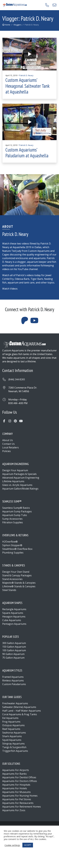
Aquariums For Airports (15, 770)
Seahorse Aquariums (14, 732)
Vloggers (17, 24)
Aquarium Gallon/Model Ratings (20, 488)
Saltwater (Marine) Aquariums (19, 707)
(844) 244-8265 (16, 379)
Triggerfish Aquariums (15, 751)
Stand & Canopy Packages (17, 575)
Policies (6, 451)
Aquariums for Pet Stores (16, 799)
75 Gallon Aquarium (13, 657)
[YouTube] (34, 322)
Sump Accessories (12, 518)
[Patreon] (24, 322)
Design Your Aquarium (15, 470)
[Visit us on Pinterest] (15, 421)
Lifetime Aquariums (13, 481)
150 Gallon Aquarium (14, 646)
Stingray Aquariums (13, 743)
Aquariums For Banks (14, 773)
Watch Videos (10, 288)
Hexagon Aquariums (13, 616)
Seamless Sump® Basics (16, 507)
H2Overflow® (10, 541)
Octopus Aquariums (13, 725)
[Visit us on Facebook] (4, 421)
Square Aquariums (12, 613)
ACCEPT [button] (27, 845)
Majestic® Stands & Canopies (19, 582)
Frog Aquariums (11, 721)
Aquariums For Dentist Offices (19, 777)
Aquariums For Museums (16, 792)
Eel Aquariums (10, 718)
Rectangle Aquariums (14, 609)
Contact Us (8, 443)
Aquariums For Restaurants (17, 803)
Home (7, 24)
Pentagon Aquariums (14, 624)
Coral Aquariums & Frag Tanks (19, 714)
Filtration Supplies (12, 522)
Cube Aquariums (11, 620)
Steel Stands (9, 590)
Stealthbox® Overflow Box (17, 549)
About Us (7, 440)
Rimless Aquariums (13, 680)
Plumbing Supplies (12, 552)
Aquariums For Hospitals (16, 784)
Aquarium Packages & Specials (19, 474)
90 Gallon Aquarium (13, 654)
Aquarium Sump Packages (17, 511)
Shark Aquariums (12, 736)
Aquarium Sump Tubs (14, 515)
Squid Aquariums (11, 740)
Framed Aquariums (13, 677)
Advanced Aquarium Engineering (20, 477)
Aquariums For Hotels (14, 788)
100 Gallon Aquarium (14, 650)
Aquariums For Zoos (13, 810)
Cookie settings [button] (12, 845)
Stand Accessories (12, 579)
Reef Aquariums (11, 729)
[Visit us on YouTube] (21, 421)
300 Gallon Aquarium (14, 643)
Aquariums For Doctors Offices (19, 781)
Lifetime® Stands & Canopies (18, 586)
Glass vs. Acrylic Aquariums (17, 485)
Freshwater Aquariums (15, 703)
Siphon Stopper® (12, 545)
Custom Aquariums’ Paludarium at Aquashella (26, 153)
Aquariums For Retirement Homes (21, 806)
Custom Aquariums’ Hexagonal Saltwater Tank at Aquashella (27, 86)
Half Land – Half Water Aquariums (21, 710)
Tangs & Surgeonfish (14, 747)
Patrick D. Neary (26, 75)
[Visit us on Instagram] (10, 421)
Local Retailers (10, 447)
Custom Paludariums (14, 684)
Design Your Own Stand (15, 571)
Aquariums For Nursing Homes (20, 795)
